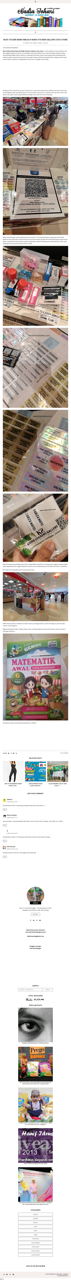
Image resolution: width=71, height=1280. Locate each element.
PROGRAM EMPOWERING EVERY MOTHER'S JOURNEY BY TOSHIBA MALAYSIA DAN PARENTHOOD (35, 1203)
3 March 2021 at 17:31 (12, 817)
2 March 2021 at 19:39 (12, 801)
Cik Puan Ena (11, 847)
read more (35, 914)
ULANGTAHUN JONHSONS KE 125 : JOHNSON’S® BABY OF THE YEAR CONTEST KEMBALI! (35, 1123)
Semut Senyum (12, 815)
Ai (7, 831)
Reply (5, 809)
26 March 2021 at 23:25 (12, 849)
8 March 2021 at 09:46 (12, 833)
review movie (35, 1247)
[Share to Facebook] (11, 753)
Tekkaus (9, 799)
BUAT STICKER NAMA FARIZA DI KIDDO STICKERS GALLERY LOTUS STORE (35, 39)
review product (35, 1251)
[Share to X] (9, 753)
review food (35, 1238)
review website (35, 1255)
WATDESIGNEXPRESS (62, 1275)
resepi (35, 1234)
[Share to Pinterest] (14, 753)
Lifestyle (28, 43)
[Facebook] (30, 920)
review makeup (35, 1243)
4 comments (65, 753)
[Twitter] (33, 920)
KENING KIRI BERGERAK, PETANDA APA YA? (35, 1043)
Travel (35, 1226)
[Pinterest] (40, 920)
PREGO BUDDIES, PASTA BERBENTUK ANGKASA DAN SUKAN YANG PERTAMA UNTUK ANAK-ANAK (35, 1083)
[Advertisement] (35, 77)
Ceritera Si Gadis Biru (56, 1274)
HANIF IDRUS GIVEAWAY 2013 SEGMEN (35, 1163)
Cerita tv (35, 1214)
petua (35, 1230)
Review (35, 1222)
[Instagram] (36, 920)
